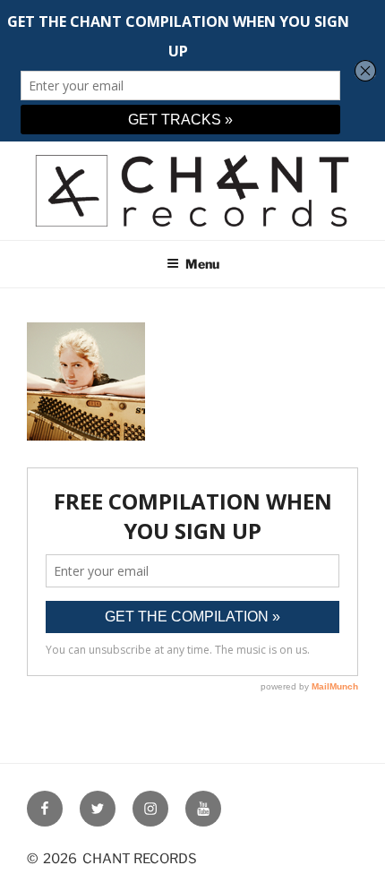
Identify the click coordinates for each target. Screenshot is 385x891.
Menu (202, 263)
